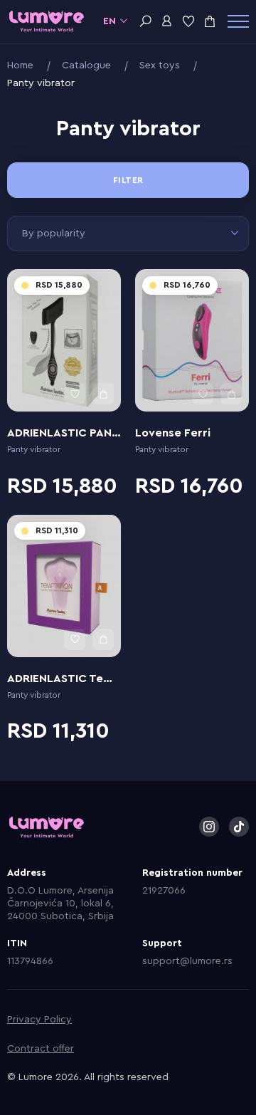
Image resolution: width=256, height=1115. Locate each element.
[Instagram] (209, 827)
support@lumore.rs (187, 961)
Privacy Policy (39, 1020)
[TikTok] (239, 827)
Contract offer (40, 1049)
